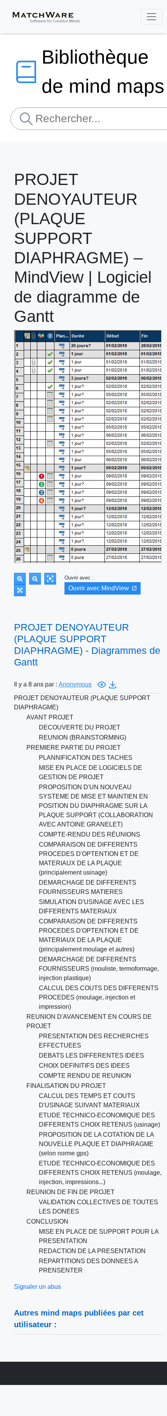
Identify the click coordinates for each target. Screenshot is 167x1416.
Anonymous (75, 684)
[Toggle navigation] (151, 16)
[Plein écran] (20, 590)
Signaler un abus (37, 1286)
